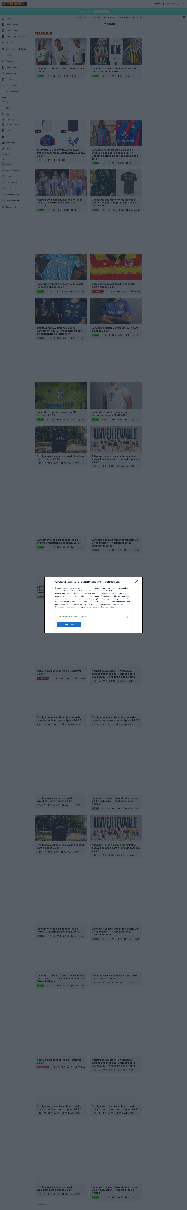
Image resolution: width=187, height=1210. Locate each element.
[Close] (137, 582)
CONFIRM (69, 625)
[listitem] (93, 616)
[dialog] (93, 605)
